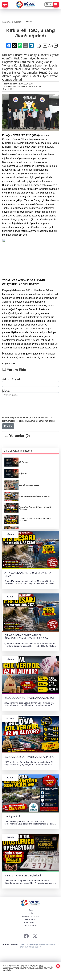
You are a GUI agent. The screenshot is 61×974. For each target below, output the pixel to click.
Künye (30, 910)
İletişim (30, 913)
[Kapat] (58, 966)
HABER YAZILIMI (10, 945)
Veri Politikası (30, 919)
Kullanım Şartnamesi (30, 916)
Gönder (8, 426)
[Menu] (56, 5)
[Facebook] (26, 936)
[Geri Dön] (5, 5)
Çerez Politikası (30, 922)
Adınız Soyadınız (13, 379)
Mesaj (6, 390)
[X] (35, 936)
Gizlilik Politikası (30, 926)
